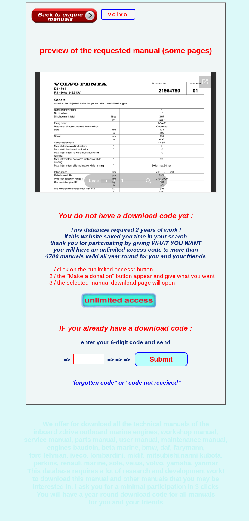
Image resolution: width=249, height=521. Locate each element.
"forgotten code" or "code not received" (126, 382)
